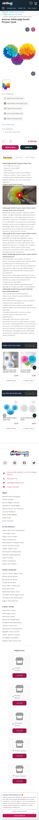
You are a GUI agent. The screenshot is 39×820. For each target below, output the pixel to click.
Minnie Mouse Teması (10, 579)
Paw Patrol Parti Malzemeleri (12, 598)
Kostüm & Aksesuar (9, 561)
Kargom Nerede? (13, 487)
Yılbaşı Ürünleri (7, 558)
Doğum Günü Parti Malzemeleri (13, 530)
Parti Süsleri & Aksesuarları (11, 552)
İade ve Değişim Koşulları (11, 502)
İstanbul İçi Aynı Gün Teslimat (12, 508)
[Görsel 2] (10, 366)
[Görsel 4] (13, 366)
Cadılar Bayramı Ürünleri (11, 635)
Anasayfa (5, 12)
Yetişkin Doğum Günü (9, 548)
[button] (30, 345)
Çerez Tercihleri (7, 521)
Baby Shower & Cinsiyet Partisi (12, 542)
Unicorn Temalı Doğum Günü (12, 573)
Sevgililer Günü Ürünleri (10, 632)
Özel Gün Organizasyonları (11, 555)
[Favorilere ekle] (33, 29)
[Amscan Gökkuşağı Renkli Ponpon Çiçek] (6, 85)
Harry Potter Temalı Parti (11, 585)
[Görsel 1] (8, 366)
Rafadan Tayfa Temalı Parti (11, 641)
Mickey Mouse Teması (10, 576)
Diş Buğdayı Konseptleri (10, 638)
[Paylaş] (27, 29)
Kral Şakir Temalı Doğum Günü (13, 595)
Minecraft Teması (8, 589)
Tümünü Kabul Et (19, 815)
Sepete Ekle (10, 147)
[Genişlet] (33, 73)
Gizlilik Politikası (8, 499)
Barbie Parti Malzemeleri (11, 619)
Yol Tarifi (19, 675)
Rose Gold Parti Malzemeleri (12, 629)
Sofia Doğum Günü (9, 613)
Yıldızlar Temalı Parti (9, 625)
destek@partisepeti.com (15, 483)
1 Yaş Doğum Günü (8, 533)
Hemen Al (29, 147)
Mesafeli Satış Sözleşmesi (11, 496)
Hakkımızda (6, 518)
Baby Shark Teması (9, 610)
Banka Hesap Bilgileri (9, 515)
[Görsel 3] (12, 366)
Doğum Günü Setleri (9, 564)
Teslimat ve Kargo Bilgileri (11, 505)
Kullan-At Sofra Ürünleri (11, 545)
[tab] (7, 157)
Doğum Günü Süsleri (17, 12)
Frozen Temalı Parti (9, 582)
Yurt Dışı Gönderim (9, 512)
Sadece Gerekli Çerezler (19, 811)
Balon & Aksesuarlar (9, 539)
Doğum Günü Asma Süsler (12, 14)
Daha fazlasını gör (8, 124)
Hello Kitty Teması (8, 616)
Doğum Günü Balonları (10, 601)
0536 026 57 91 (12, 479)
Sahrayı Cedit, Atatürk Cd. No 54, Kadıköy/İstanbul (21, 473)
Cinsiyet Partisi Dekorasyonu (12, 622)
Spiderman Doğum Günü (11, 592)
